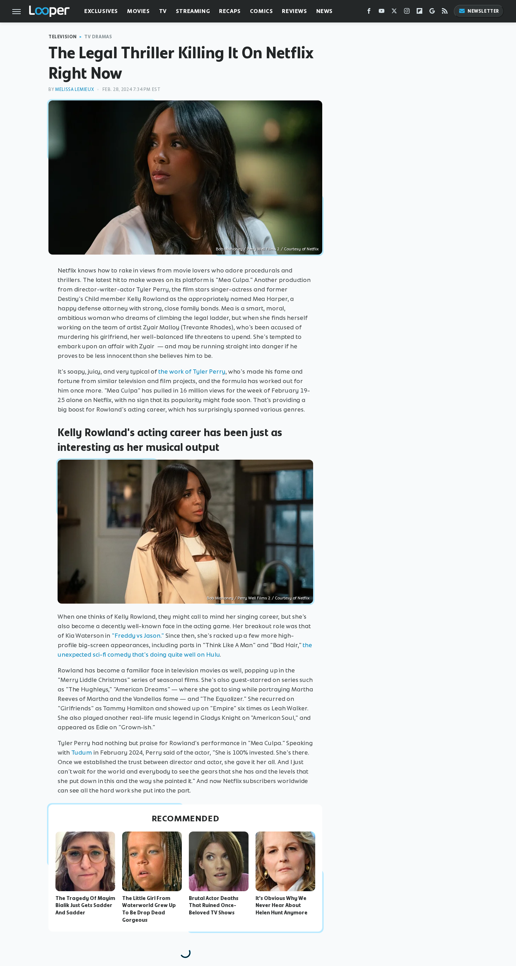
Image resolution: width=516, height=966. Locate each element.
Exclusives (101, 11)
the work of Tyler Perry (191, 371)
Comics (261, 11)
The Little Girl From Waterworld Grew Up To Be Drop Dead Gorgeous (149, 909)
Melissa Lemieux (74, 89)
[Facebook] (368, 12)
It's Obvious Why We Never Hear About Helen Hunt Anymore (281, 905)
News (324, 11)
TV (163, 11)
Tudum (81, 752)
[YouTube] (381, 12)
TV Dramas (98, 36)
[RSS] (444, 12)
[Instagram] (406, 12)
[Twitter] (394, 12)
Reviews (294, 11)
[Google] (432, 12)
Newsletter (483, 11)
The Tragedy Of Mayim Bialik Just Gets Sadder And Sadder (85, 905)
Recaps (230, 11)
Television (62, 36)
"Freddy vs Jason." (138, 635)
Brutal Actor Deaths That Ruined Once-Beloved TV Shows (213, 905)
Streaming (193, 11)
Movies (138, 11)
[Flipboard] (419, 12)
